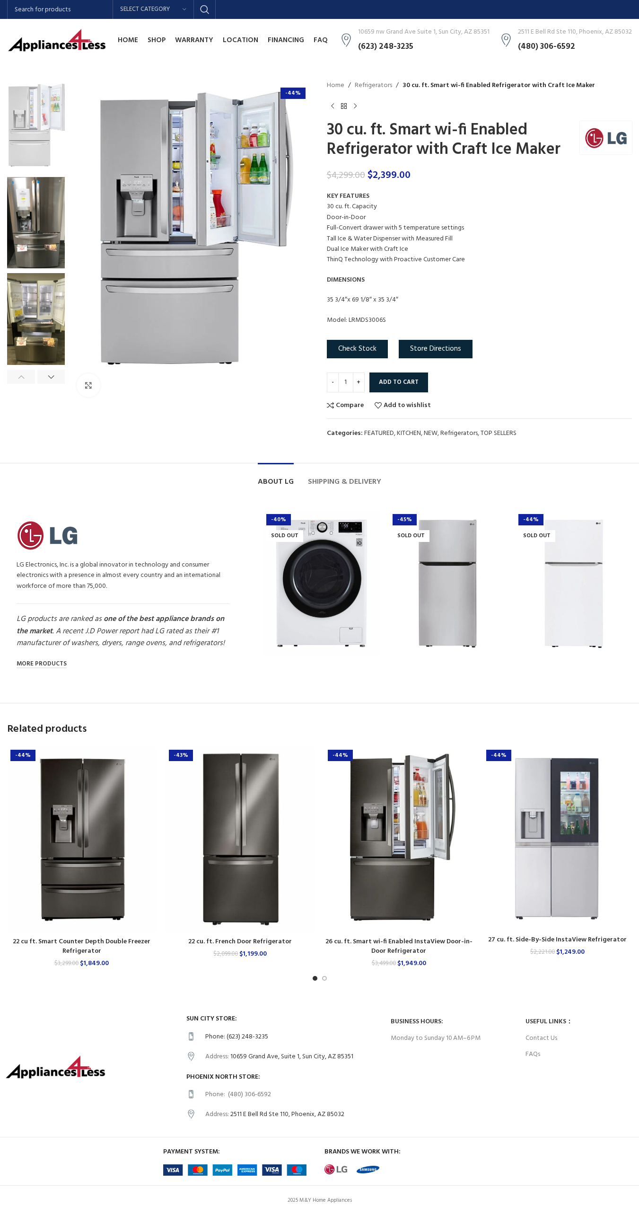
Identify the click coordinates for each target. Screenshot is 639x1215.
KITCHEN (409, 433)
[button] (21, 377)
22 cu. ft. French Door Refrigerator (240, 941)
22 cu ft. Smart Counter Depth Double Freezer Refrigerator (81, 946)
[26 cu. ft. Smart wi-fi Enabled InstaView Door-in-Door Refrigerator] (398, 839)
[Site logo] (56, 40)
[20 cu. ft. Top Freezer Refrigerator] (447, 583)
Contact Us (541, 1038)
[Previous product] (332, 106)
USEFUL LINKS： (549, 1021)
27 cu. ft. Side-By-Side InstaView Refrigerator (557, 939)
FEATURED (379, 433)
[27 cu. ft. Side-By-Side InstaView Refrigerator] (557, 838)
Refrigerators (373, 85)
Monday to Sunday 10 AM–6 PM (436, 1038)
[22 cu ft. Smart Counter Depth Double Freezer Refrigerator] (81, 839)
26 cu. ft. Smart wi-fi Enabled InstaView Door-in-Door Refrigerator (399, 946)
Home (335, 85)
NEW (431, 433)
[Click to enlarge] (88, 385)
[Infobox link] (283, 1037)
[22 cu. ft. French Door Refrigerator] (240, 839)
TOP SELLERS (498, 433)
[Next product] (355, 106)
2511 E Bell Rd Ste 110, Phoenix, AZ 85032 (287, 1114)
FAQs (532, 1054)
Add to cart (399, 382)
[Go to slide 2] (324, 978)
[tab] (276, 477)
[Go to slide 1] (315, 978)
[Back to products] (344, 106)
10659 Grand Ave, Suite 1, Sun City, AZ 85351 (291, 1056)
